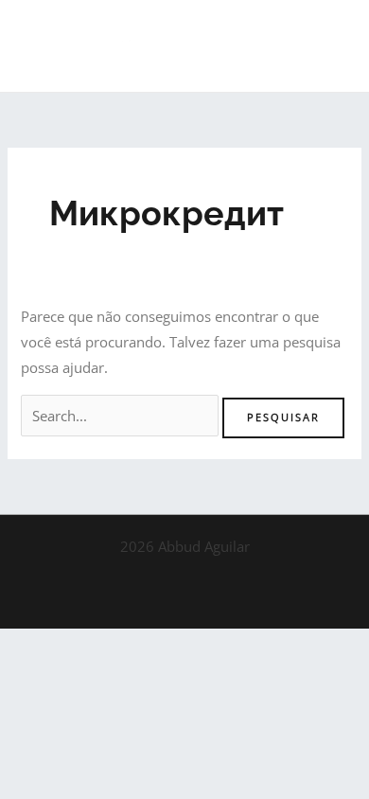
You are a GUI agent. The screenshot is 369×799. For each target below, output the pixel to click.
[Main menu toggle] (330, 46)
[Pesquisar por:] (121, 415)
